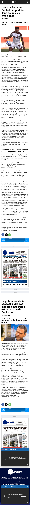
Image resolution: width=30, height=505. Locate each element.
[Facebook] (2, 234)
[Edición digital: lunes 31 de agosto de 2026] (15, 266)
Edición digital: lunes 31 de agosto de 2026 (15, 284)
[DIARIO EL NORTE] (15, 2)
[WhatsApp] (9, 234)
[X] (6, 234)
